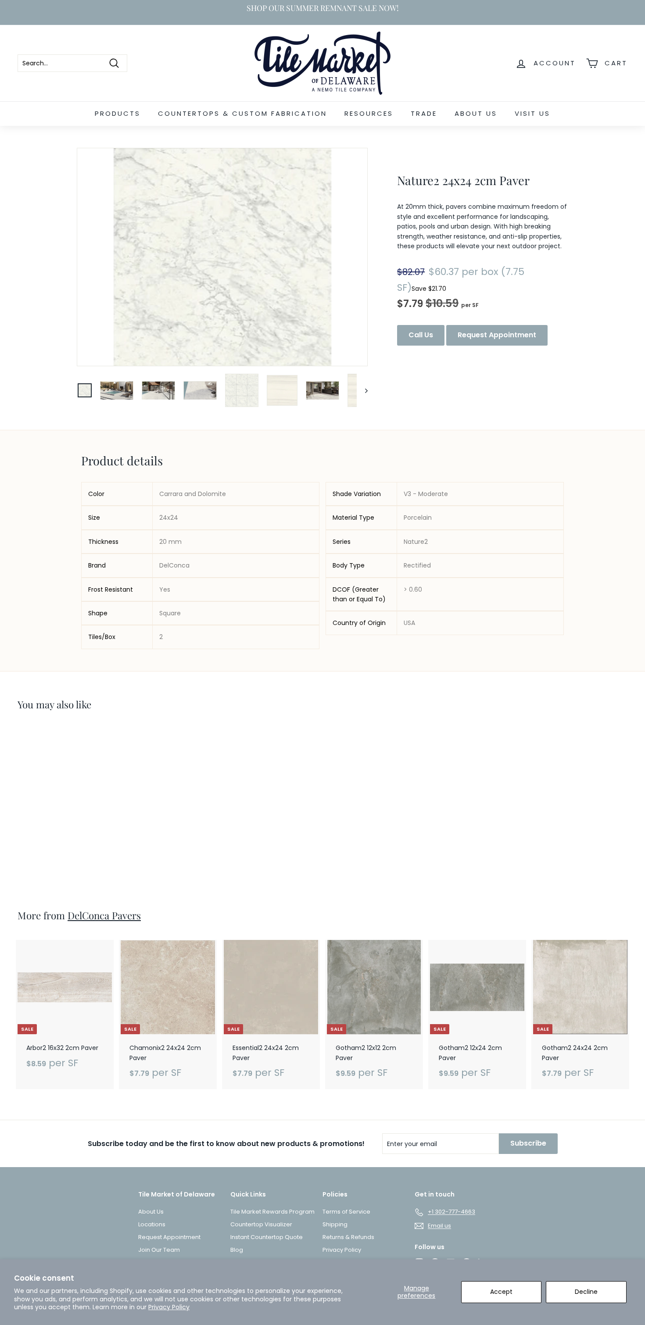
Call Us (420, 335)
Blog (236, 1250)
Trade (424, 113)
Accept (501, 1291)
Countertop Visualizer (261, 1224)
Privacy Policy (169, 1307)
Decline (586, 1291)
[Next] (362, 390)
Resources (368, 113)
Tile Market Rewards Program (272, 1211)
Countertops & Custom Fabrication (242, 113)
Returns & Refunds (348, 1237)
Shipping (335, 1224)
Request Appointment (497, 335)
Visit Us (532, 113)
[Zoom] (222, 257)
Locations (151, 1224)
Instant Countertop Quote (266, 1237)
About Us (476, 113)
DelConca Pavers (104, 915)
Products (117, 113)
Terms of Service (346, 1211)
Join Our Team (159, 1250)
